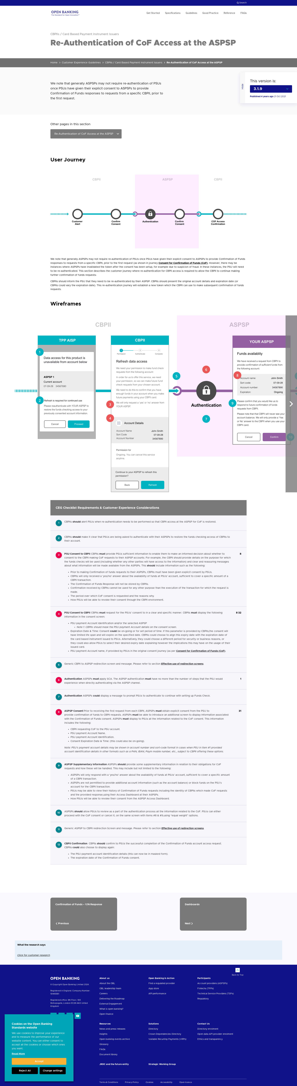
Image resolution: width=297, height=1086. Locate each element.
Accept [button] (39, 1061)
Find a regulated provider (161, 983)
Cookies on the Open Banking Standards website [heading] (32, 1026)
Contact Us (203, 1024)
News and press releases (112, 1029)
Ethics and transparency (209, 1039)
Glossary (103, 1044)
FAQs (244, 13)
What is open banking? (111, 1009)
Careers (103, 994)
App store (153, 988)
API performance (157, 994)
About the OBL (107, 983)
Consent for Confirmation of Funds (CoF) (183, 263)
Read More (18, 1054)
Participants (204, 978)
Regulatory (203, 999)
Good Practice (210, 13)
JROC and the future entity (114, 1064)
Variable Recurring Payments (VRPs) (167, 1039)
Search (243, 3)
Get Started (153, 13)
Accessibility (166, 1082)
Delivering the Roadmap (112, 999)
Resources (105, 1024)
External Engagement (110, 1004)
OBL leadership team (110, 988)
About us (104, 978)
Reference (229, 13)
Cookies (149, 1082)
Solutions (153, 1024)
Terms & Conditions (108, 1082)
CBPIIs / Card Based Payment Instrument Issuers (133, 62)
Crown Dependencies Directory (164, 1034)
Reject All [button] (25, 1070)
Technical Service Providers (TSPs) (215, 994)
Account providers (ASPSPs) (212, 983)
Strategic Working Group (162, 1064)
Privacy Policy (132, 1082)
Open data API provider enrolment (215, 1034)
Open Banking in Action (161, 978)
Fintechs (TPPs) (205, 988)
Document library (108, 1054)
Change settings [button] (52, 1070)
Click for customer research (33, 955)
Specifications (172, 13)
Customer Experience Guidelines (81, 62)
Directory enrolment (207, 1029)
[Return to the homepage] (65, 13)
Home (54, 62)
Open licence (185, 1082)
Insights (103, 1034)
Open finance (106, 1014)
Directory (153, 1029)
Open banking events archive (114, 1039)
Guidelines (191, 13)
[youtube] (78, 1016)
